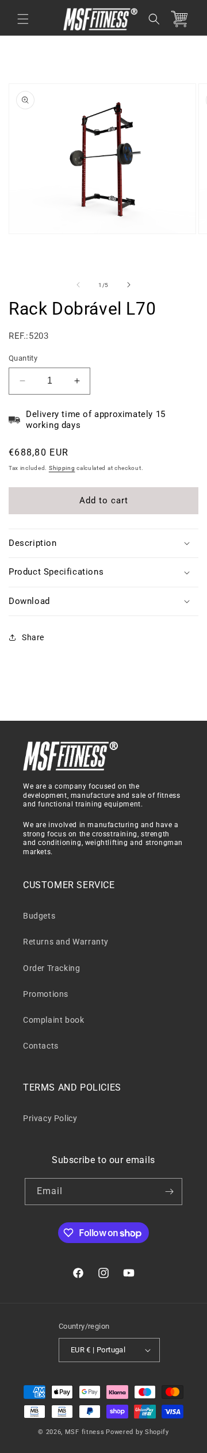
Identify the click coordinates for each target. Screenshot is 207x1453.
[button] (23, 19)
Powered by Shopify (137, 1432)
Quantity (23, 358)
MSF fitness (85, 1432)
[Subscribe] (169, 1191)
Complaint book (53, 1019)
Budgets (39, 915)
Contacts (41, 1045)
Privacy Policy (50, 1118)
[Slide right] (128, 284)
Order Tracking (51, 968)
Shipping (62, 468)
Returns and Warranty (66, 941)
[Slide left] (78, 284)
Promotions (45, 994)
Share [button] (33, 637)
